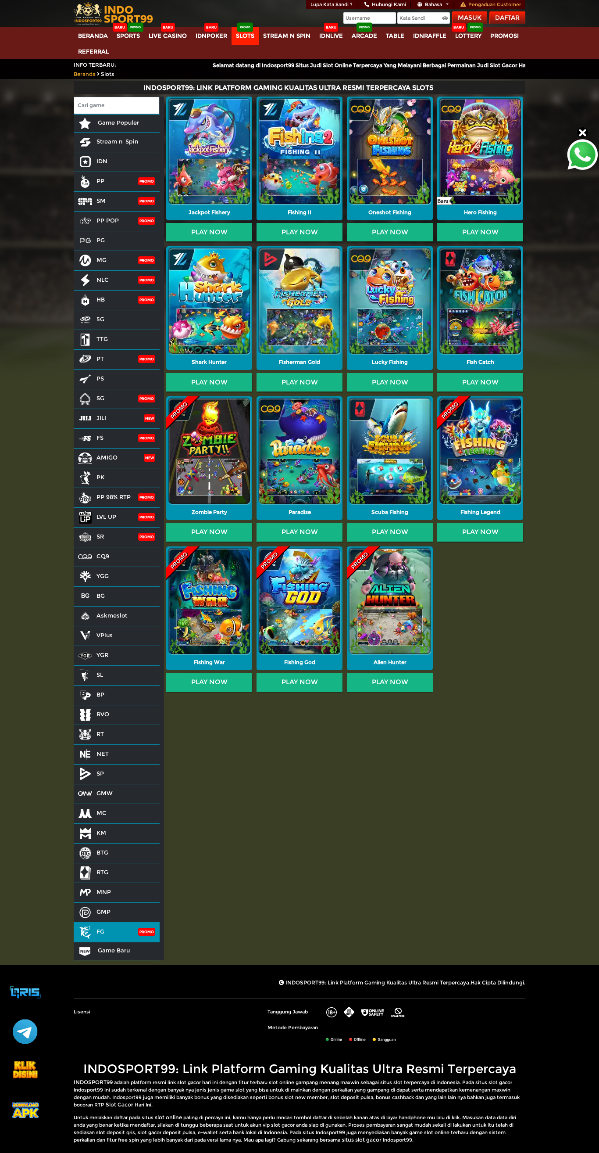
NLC (102, 279)
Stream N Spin (286, 35)
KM (101, 832)
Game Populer (117, 122)
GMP (103, 911)
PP (100, 180)
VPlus (104, 635)
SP (100, 773)
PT (100, 358)
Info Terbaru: (95, 64)
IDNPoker (211, 35)
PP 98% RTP (113, 496)
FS (99, 437)
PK (100, 477)
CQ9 (102, 556)
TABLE (395, 35)
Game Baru (113, 950)
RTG (102, 872)
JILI (101, 417)
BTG (102, 852)
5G (100, 319)
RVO (102, 714)
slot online (168, 1117)
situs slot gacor (362, 1139)
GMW (104, 793)
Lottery (468, 35)
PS (100, 378)
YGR (102, 654)
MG (101, 259)
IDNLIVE (331, 35)
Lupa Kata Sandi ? (331, 4)
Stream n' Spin (117, 141)
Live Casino (168, 35)
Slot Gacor (119, 1104)
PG (100, 240)
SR (100, 536)
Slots (245, 35)
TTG (102, 338)
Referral (93, 51)
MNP (103, 891)
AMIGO (107, 457)
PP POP (107, 220)
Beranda (93, 35)
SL (99, 674)
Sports (128, 35)
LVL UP (106, 516)
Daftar (507, 18)
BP (100, 694)
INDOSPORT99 (93, 1082)
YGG (102, 575)
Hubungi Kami (389, 4)
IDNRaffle (429, 35)
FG (100, 931)
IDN (101, 161)
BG (100, 595)
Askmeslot (111, 615)
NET (102, 753)
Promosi (504, 35)
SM (101, 200)
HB (100, 299)
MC (101, 812)
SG (100, 398)
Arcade (364, 35)
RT (100, 733)
